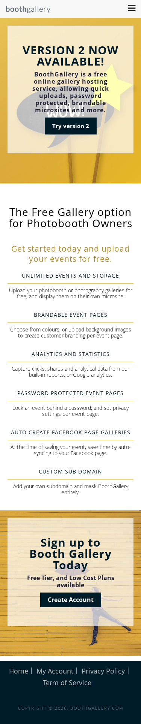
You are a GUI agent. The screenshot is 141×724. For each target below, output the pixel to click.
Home (18, 670)
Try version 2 (70, 126)
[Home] (25, 11)
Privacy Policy (103, 670)
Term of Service (67, 682)
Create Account (71, 600)
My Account (54, 670)
